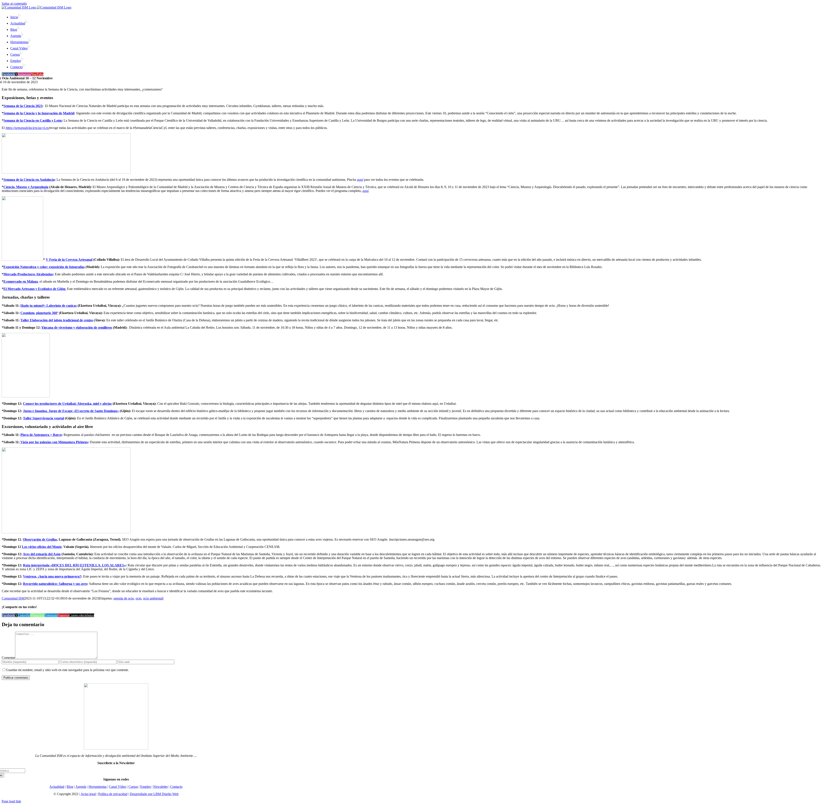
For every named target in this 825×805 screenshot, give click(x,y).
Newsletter (160, 786)
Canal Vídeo (117, 786)
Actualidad (56, 786)
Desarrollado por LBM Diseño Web (154, 794)
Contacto (176, 786)
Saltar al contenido (14, 3)
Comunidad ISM (13, 598)
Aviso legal (88, 794)
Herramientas (98, 786)
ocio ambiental (153, 598)
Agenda (80, 786)
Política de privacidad (112, 794)
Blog (70, 786)
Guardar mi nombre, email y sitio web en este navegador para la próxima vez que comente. (67, 670)
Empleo (145, 786)
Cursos (133, 786)
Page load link (11, 801)
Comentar (8, 657)
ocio (138, 598)
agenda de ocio (123, 598)
